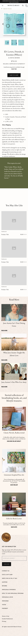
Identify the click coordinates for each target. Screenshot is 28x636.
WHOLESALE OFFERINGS (9, 589)
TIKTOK (4, 604)
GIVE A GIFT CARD (7, 574)
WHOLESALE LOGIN (7, 597)
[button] (2, 5)
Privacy (4, 621)
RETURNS (4, 585)
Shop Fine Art (14, 484)
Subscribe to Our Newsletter (10, 0)
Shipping (4, 582)
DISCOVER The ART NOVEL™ (14, 441)
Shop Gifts (14, 527)
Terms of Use (5, 616)
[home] (13, 5)
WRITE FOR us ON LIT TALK (9, 578)
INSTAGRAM (5, 601)
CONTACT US (5, 570)
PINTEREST (5, 608)
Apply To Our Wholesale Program (12, 593)
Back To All (8, 8)
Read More (4, 330)
